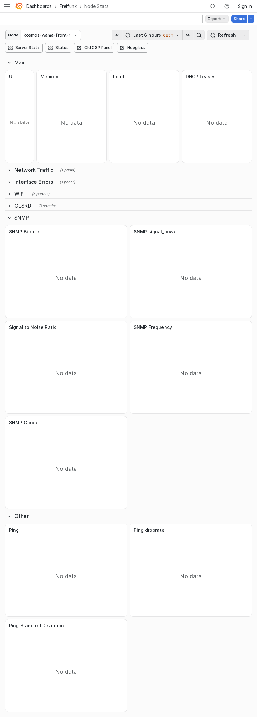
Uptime (13, 76)
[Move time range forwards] (188, 35)
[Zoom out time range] (199, 35)
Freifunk (68, 6)
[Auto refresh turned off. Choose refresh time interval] (244, 35)
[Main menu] (7, 6)
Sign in (245, 6)
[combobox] (24, 35)
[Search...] (212, 6)
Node (13, 35)
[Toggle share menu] (251, 19)
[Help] (227, 6)
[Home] (19, 6)
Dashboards (39, 6)
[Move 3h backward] (117, 35)
